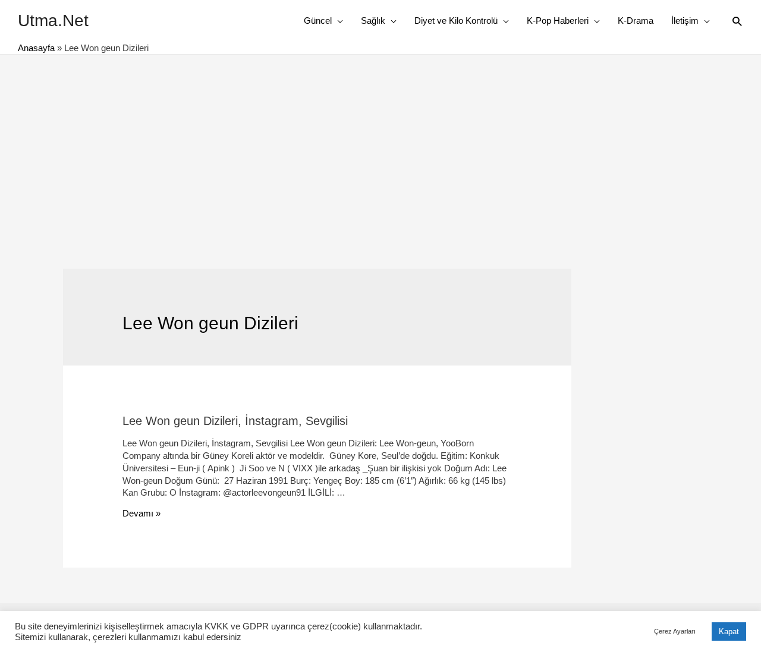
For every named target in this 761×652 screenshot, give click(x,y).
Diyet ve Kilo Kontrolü (456, 20)
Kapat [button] (729, 631)
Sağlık (373, 20)
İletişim (685, 20)
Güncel (318, 20)
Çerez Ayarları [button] (675, 631)
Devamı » (141, 513)
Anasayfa (36, 48)
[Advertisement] (380, 144)
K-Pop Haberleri (558, 20)
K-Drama (635, 20)
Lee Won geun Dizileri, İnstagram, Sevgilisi (235, 420)
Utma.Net (53, 20)
